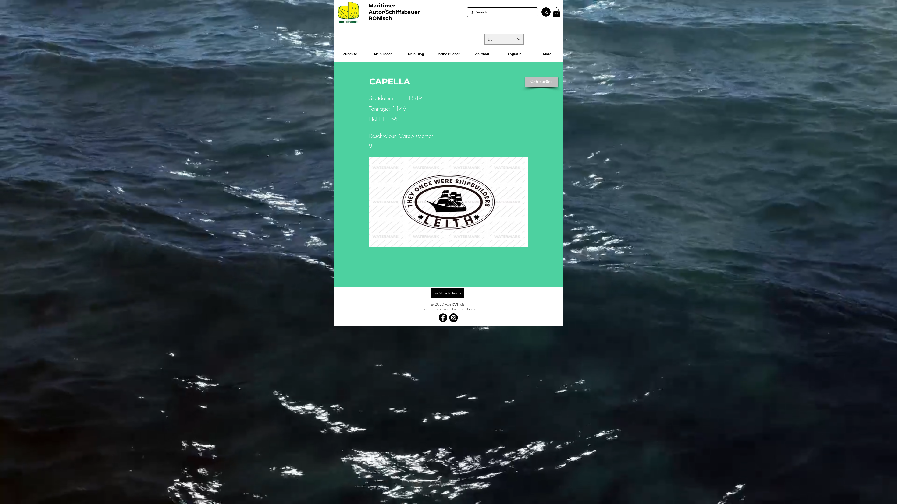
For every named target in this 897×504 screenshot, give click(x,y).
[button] (556, 12)
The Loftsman (467, 309)
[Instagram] (453, 317)
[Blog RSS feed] (546, 12)
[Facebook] (443, 317)
